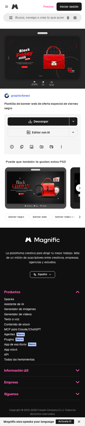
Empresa (11, 382)
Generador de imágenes (20, 309)
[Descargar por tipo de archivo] (73, 121)
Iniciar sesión (69, 6)
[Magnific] (42, 241)
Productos (12, 292)
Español (42, 274)
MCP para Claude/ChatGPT (22, 329)
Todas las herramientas (19, 359)
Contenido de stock (17, 324)
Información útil (16, 370)
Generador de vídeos (18, 314)
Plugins (13, 339)
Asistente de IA (14, 304)
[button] (42, 274)
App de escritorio (19, 344)
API (6, 354)
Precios (48, 6)
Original (26, 35)
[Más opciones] (61, 147)
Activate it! (64, 421)
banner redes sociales (68, 217)
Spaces (9, 299)
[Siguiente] (79, 188)
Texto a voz (11, 319)
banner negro (16, 217)
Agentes (14, 334)
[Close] (79, 421)
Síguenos (11, 394)
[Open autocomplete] (9, 17)
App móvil (10, 349)
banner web (40, 217)
